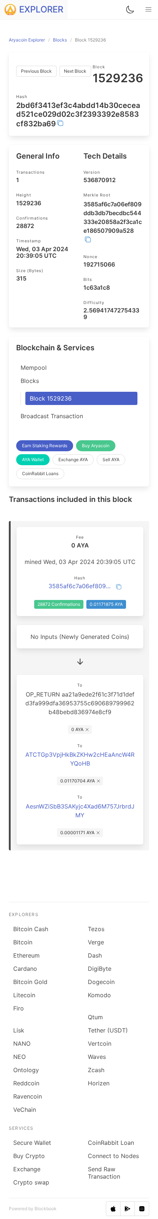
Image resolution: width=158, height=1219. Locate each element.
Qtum (95, 1017)
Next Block (75, 71)
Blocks (30, 380)
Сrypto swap (31, 1182)
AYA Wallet (33, 459)
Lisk (18, 1030)
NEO (19, 1056)
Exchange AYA (73, 459)
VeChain (24, 1109)
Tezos (96, 929)
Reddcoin (26, 1083)
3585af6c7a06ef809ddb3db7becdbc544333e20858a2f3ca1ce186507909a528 (80, 586)
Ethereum (26, 955)
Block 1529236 (51, 398)
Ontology (26, 1070)
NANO (21, 1043)
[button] (148, 9)
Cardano (25, 968)
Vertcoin (99, 1043)
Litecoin (24, 995)
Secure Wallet (32, 1142)
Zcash (96, 1070)
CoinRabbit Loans (40, 473)
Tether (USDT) (108, 1030)
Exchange (26, 1169)
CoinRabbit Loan (111, 1142)
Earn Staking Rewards (44, 445)
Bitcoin (22, 942)
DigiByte (99, 968)
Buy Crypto (29, 1156)
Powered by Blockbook (33, 1208)
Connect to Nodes (113, 1156)
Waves (97, 1056)
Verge (96, 942)
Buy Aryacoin (95, 445)
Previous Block (36, 71)
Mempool (34, 367)
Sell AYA (111, 459)
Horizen (98, 1083)
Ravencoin (27, 1096)
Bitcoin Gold (30, 981)
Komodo (99, 995)
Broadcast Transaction (52, 416)
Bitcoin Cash (30, 929)
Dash (95, 955)
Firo (18, 1008)
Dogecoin (101, 981)
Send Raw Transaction (104, 1172)
